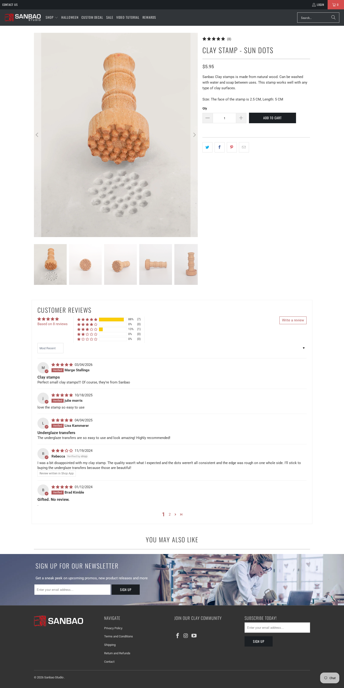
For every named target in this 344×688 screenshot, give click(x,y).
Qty (204, 108)
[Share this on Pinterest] (232, 147)
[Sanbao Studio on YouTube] (194, 636)
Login (320, 5)
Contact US (10, 5)
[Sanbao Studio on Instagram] (186, 636)
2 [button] (170, 514)
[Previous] (37, 135)
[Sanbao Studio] (23, 18)
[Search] (333, 17)
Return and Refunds (117, 653)
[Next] (194, 135)
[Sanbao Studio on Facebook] (177, 636)
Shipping (110, 645)
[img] (62, 365)
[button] (52, 17)
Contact (109, 661)
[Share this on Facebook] (220, 147)
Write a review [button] (293, 320)
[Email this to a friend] (244, 147)
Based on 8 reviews (52, 324)
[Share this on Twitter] (207, 147)
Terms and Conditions (118, 636)
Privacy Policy (113, 628)
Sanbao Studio (54, 677)
